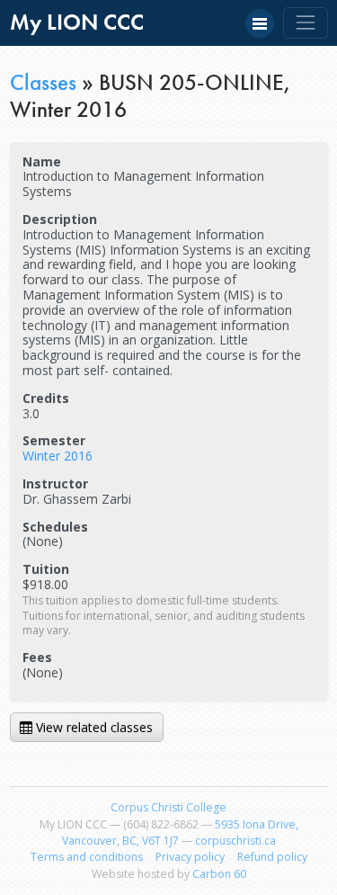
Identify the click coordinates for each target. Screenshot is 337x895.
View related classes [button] (92, 727)
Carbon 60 (219, 874)
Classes (43, 82)
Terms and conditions (87, 856)
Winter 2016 (57, 455)
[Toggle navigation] (305, 23)
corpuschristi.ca (235, 840)
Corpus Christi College (168, 807)
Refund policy (272, 856)
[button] (259, 23)
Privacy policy (190, 856)
